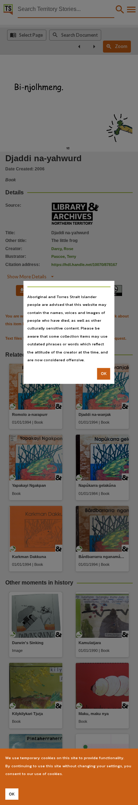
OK (104, 374)
